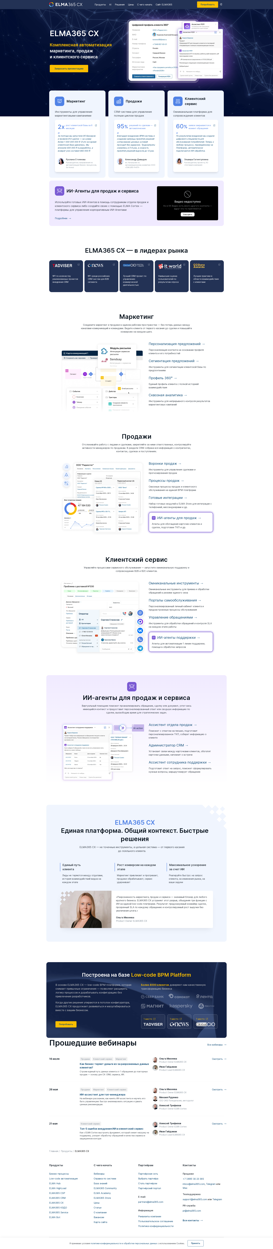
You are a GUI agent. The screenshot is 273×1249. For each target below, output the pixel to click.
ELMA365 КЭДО (58, 1207)
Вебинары (99, 1173)
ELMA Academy (102, 1193)
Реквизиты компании (149, 1216)
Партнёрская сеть (148, 1173)
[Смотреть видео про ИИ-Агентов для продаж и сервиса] (187, 203)
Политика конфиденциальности (155, 1226)
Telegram (211, 1184)
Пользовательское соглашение (155, 1221)
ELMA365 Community (105, 1188)
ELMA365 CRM (57, 1197)
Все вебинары (215, 1044)
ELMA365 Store (102, 1197)
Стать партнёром (147, 1183)
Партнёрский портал (149, 1188)
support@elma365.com (195, 1199)
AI (110, 4)
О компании (100, 1212)
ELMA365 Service (58, 1212)
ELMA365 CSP (57, 1193)
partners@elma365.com (150, 1201)
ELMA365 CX (56, 1202)
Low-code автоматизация (63, 1178)
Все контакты (191, 1220)
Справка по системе (105, 1178)
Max (185, 1188)
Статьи (97, 1207)
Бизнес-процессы (59, 1173)
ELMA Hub (55, 1183)
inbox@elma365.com (194, 1184)
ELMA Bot (54, 1217)
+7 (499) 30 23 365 (193, 1178)
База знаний (100, 1183)
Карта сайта (100, 1222)
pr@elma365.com (192, 1210)
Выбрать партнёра (148, 1178)
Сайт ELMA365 (164, 4)
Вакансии (99, 1217)
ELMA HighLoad (57, 1188)
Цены (131, 4)
